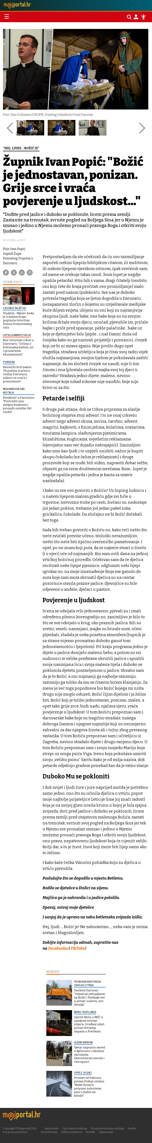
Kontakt (90, 1132)
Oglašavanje (106, 1132)
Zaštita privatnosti (71, 1132)
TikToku (77, 948)
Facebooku (58, 948)
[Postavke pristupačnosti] (143, 17)
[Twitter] (14, 273)
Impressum (51, 1128)
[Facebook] (6, 273)
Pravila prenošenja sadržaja (107, 1128)
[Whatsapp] (22, 273)
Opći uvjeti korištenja (74, 1128)
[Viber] (30, 273)
